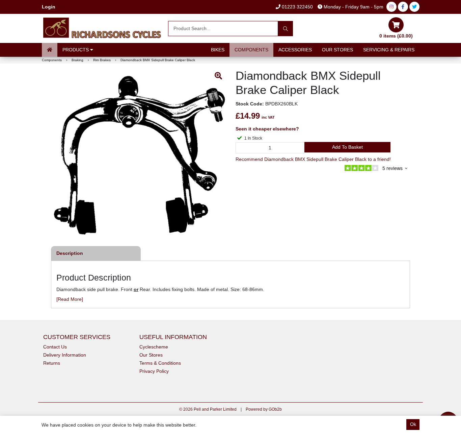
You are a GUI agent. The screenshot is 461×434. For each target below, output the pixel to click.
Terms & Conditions (160, 363)
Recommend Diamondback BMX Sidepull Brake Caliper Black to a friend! (313, 159)
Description (69, 253)
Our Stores (337, 49)
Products (76, 49)
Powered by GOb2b (264, 409)
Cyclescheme (153, 346)
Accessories (295, 49)
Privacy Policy (154, 371)
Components (251, 49)
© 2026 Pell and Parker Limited (208, 409)
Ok (413, 424)
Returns (51, 363)
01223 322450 (296, 6)
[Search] (285, 28)
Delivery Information (64, 355)
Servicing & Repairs (388, 49)
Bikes (217, 49)
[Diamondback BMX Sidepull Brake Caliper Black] (139, 155)
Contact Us (55, 346)
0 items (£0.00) (396, 36)
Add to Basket (347, 147)
